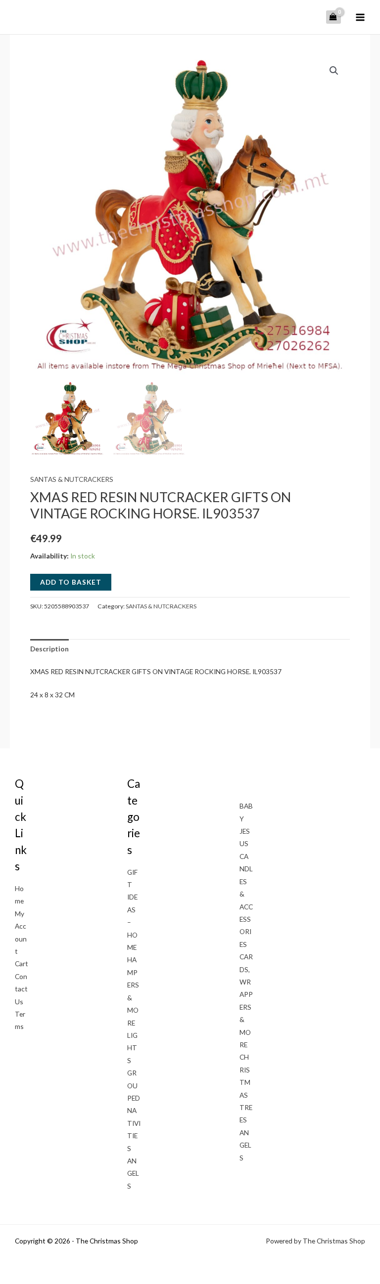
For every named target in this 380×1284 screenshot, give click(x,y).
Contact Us (21, 989)
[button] (334, 71)
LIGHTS (132, 1048)
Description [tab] (49, 648)
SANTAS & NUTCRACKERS (71, 479)
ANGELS (133, 1173)
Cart (21, 963)
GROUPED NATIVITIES (134, 1110)
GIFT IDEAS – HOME (132, 909)
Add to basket (70, 582)
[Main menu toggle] (360, 17)
